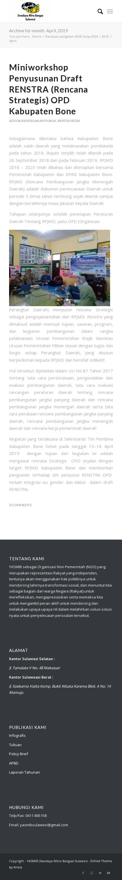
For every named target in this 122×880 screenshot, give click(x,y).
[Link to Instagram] (91, 873)
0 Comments (20, 505)
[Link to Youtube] (108, 873)
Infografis (17, 735)
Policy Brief (18, 753)
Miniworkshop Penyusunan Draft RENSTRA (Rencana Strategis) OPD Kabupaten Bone (48, 89)
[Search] (97, 11)
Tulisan (15, 744)
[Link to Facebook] (83, 873)
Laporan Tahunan (24, 772)
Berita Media (69, 121)
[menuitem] (97, 11)
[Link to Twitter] (100, 873)
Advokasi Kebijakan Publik (32, 121)
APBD (13, 763)
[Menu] (110, 11)
